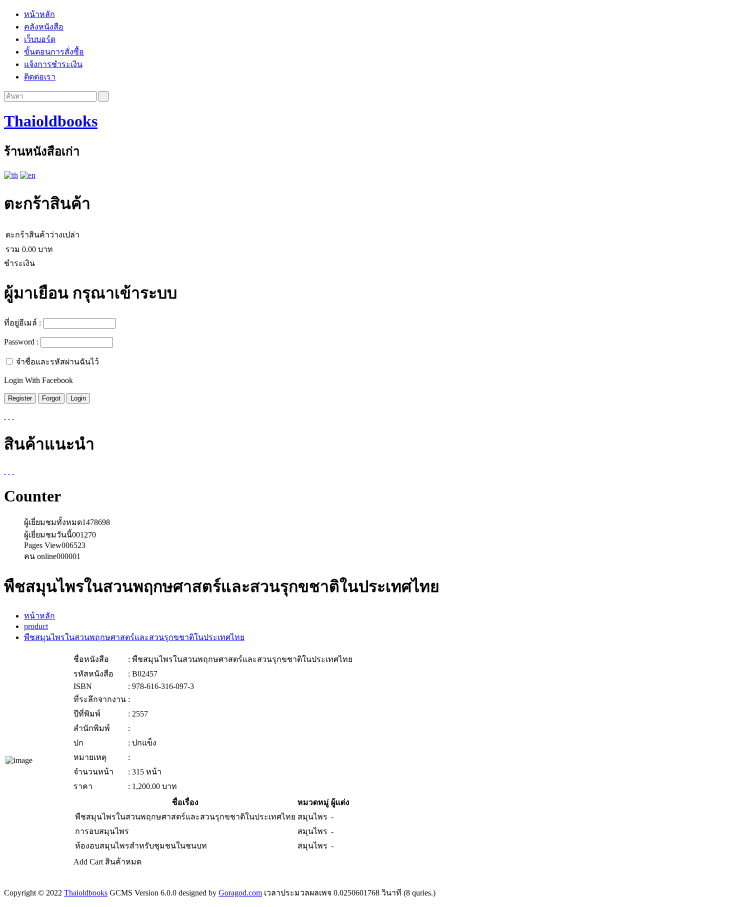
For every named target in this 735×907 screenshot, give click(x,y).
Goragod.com (240, 892)
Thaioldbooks (51, 121)
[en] (28, 175)
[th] (11, 175)
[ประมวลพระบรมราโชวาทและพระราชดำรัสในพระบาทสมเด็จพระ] (9, 471)
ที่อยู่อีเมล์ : (22, 322)
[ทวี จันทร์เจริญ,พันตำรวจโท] (5, 471)
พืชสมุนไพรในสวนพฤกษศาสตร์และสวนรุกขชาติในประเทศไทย (134, 637)
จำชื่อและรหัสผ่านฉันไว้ (57, 362)
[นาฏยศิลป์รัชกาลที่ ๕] (13, 471)
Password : (21, 342)
